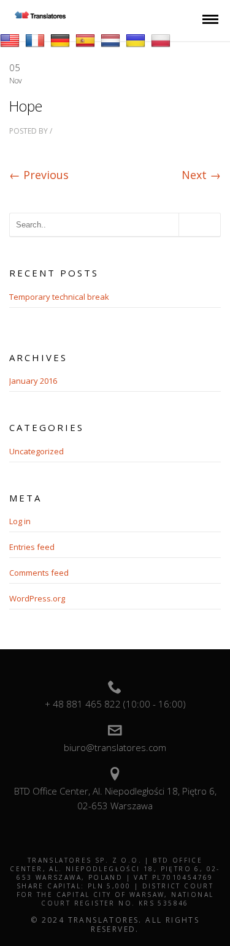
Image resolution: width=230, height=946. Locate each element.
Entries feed (32, 546)
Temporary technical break (59, 296)
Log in (20, 521)
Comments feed (39, 572)
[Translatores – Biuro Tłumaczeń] (40, 15)
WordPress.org (37, 598)
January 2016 (33, 380)
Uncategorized (36, 451)
